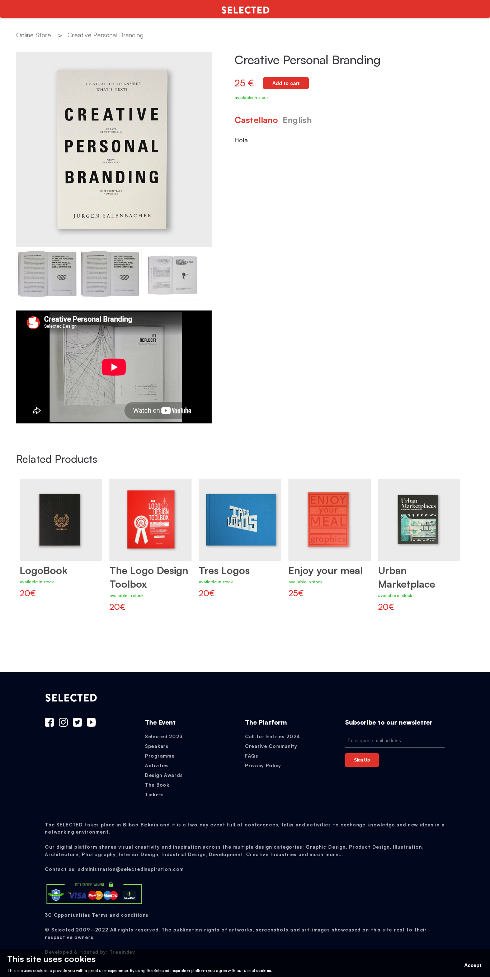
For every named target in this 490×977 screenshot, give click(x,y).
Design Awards (164, 775)
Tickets (154, 794)
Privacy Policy (263, 765)
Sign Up (362, 760)
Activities (157, 765)
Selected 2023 (163, 736)
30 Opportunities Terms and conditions (97, 915)
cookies (263, 970)
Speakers (157, 746)
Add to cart (286, 83)
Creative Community (271, 746)
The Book (157, 785)
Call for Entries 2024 (272, 736)
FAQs (251, 756)
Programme (159, 756)
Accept (472, 965)
